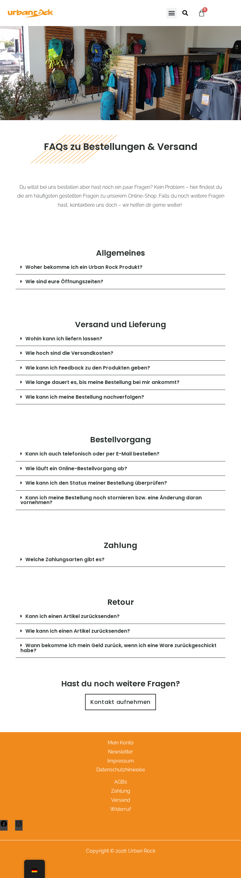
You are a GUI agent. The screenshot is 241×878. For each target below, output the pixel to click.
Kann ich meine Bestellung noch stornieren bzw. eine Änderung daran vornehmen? (111, 500)
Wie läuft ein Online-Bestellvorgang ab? (76, 468)
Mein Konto (121, 743)
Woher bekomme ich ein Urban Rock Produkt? (83, 267)
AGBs (120, 782)
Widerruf (120, 809)
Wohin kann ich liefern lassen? (63, 338)
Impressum (120, 761)
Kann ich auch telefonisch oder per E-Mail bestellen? (92, 453)
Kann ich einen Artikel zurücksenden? (72, 616)
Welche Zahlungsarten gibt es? (64, 559)
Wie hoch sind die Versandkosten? (69, 353)
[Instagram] (19, 826)
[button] (171, 13)
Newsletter (120, 752)
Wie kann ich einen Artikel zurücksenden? (77, 631)
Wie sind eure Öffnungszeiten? (64, 281)
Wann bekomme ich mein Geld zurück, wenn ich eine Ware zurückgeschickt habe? (118, 648)
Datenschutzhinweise (120, 770)
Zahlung (120, 791)
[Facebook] (4, 826)
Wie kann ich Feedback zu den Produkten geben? (87, 368)
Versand (120, 800)
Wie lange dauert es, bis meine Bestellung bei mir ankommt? (102, 382)
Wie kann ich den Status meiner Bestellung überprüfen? (96, 483)
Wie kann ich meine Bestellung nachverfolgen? (84, 397)
